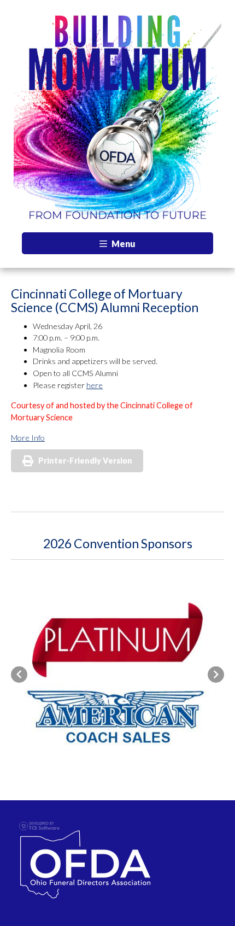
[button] (19, 674)
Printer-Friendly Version (85, 460)
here (94, 385)
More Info (28, 437)
